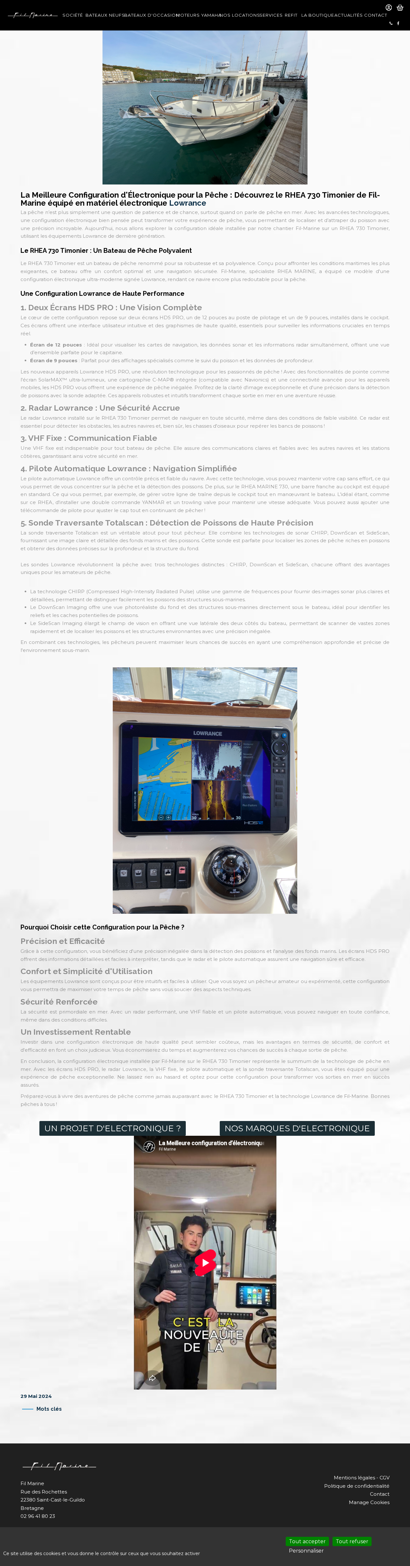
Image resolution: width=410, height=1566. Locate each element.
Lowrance (187, 203)
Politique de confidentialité (357, 1486)
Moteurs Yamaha (196, 15)
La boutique (316, 15)
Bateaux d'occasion (148, 15)
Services (270, 15)
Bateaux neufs (103, 15)
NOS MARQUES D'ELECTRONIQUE (297, 1128)
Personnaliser (306, 1551)
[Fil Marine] (32, 15)
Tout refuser (352, 1541)
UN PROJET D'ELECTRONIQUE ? (112, 1128)
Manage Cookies (369, 1502)
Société (72, 15)
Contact (375, 15)
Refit (291, 15)
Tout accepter (307, 1541)
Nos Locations (238, 15)
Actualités (347, 15)
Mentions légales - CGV (362, 1478)
